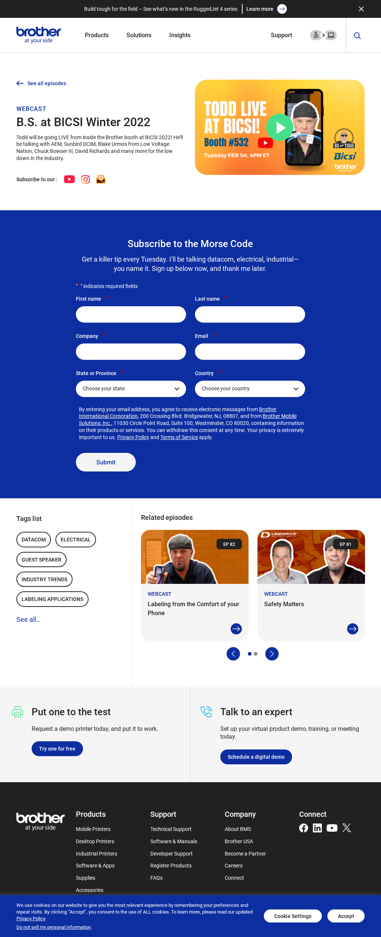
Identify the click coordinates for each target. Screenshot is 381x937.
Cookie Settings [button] (292, 916)
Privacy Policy (133, 437)
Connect (234, 877)
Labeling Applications (52, 598)
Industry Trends (44, 579)
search (357, 36)
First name (92, 298)
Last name (211, 298)
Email (205, 336)
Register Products (171, 865)
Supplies (85, 877)
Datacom (34, 539)
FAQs (156, 877)
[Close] (361, 9)
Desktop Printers (95, 841)
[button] (280, 127)
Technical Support (171, 828)
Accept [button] (346, 916)
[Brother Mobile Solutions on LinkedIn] (317, 827)
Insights (179, 35)
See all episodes (47, 83)
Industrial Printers (96, 853)
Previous (233, 654)
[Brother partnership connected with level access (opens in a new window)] (323, 34)
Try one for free (57, 748)
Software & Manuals (173, 841)
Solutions (139, 35)
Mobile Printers (93, 828)
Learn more (259, 8)
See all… (28, 619)
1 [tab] (250, 654)
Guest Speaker (41, 559)
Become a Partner (245, 853)
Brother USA (239, 841)
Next (272, 654)
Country (208, 373)
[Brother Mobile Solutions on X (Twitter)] (346, 827)
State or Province (100, 373)
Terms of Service (179, 437)
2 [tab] (255, 654)
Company (91, 336)
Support (281, 35)
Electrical (76, 539)
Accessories (89, 889)
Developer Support (171, 853)
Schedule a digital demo (256, 756)
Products (97, 35)
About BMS (238, 828)
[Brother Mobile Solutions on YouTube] (332, 827)
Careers (234, 865)
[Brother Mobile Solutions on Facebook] (303, 827)
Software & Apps (95, 865)
